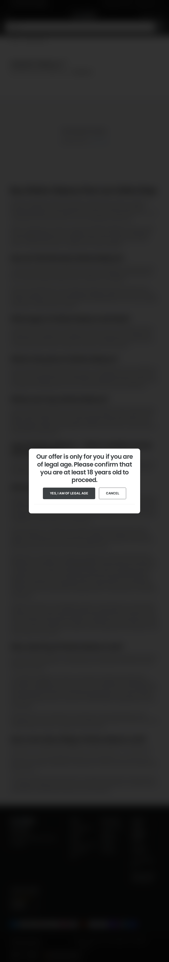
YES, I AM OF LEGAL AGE (69, 493)
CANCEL (112, 493)
